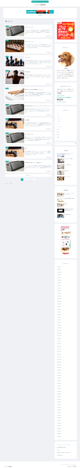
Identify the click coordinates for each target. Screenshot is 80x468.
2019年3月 (59, 415)
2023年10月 (59, 272)
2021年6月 (59, 343)
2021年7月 (59, 341)
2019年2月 (59, 417)
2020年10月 (59, 364)
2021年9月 (59, 335)
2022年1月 (59, 325)
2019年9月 (59, 399)
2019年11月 (59, 394)
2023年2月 (59, 290)
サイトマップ (73, 464)
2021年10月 (59, 333)
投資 (58, 134)
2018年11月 (59, 425)
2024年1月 (59, 269)
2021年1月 (59, 356)
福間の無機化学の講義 (61, 447)
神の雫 (58, 449)
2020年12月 (59, 359)
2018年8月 (59, 433)
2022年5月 (59, 314)
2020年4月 (59, 380)
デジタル (58, 121)
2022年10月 (59, 301)
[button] (76, 143)
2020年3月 (59, 383)
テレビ (58, 124)
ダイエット (59, 118)
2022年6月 (59, 311)
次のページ (28, 175)
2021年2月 (59, 354)
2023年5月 (59, 282)
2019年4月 (59, 412)
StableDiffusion (60, 455)
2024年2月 (59, 266)
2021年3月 (59, 351)
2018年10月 (59, 428)
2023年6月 (59, 280)
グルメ (58, 113)
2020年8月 (59, 370)
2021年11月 (59, 330)
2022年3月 (59, 319)
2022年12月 (59, 296)
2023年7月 (59, 277)
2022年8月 (59, 306)
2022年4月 (59, 317)
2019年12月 (59, 391)
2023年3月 (59, 288)
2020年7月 (59, 372)
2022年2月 (59, 322)
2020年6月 (59, 375)
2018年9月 (59, 431)
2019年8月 (59, 401)
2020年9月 (59, 367)
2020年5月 (59, 378)
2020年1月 (59, 388)
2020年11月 (59, 362)
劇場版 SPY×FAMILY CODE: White (63, 452)
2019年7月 (59, 404)
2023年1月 (59, 293)
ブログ (58, 129)
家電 (58, 132)
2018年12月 (59, 423)
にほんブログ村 (60, 95)
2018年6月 (59, 436)
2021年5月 (59, 346)
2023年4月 (59, 285)
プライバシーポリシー (65, 464)
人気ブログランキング (61, 101)
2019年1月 (59, 420)
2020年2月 (59, 386)
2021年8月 (59, 338)
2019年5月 (59, 409)
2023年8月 (59, 274)
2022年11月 (59, 298)
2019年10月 (59, 396)
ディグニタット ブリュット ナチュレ (64, 444)
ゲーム (58, 116)
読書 (58, 137)
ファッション (59, 126)
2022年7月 (59, 309)
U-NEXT (40, 15)
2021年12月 (59, 327)
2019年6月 (59, 407)
